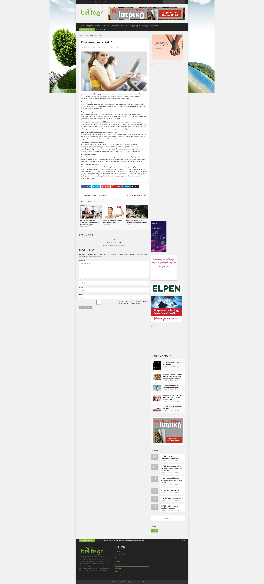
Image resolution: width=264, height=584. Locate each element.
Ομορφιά (106, 25)
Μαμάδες (154, 531)
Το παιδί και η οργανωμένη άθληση (93, 195)
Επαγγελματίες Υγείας (150, 25)
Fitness (97, 25)
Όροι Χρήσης (99, 2)
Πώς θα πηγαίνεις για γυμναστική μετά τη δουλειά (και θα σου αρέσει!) (90, 222)
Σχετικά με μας (89, 2)
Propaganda (149, 582)
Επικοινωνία (118, 2)
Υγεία (82, 25)
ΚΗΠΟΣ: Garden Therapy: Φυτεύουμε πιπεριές (169, 507)
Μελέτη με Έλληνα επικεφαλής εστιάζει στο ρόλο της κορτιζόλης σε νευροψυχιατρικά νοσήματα (165, 30)
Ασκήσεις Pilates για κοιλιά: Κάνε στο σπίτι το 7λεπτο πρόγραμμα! (172, 397)
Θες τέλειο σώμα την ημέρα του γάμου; (172, 407)
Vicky (92, 48)
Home (81, 36)
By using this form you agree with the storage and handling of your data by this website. (133, 302)
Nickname (82, 280)
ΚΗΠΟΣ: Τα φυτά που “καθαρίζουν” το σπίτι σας (170, 457)
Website (81, 294)
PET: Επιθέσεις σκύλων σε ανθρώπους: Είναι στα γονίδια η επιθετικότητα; (172, 480)
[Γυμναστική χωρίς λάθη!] (114, 71)
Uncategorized (119, 554)
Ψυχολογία (115, 25)
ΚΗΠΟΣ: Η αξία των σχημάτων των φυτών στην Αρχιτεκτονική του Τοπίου (171, 468)
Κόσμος (124, 25)
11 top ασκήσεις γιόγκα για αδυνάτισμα (172, 363)
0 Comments (174, 366)
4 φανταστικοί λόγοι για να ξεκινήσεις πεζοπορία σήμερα (136, 221)
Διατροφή (89, 25)
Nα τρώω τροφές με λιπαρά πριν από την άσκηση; (112, 221)
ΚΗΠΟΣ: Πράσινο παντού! (170, 490)
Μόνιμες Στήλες (134, 25)
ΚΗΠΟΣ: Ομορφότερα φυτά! (137, 195)
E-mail (81, 287)
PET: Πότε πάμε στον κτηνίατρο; (172, 498)
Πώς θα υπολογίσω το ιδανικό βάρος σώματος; (171, 387)
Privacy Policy (109, 2)
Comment (82, 260)
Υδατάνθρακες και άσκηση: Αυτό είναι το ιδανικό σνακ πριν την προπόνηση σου (172, 377)
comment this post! (120, 245)
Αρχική (82, 2)
